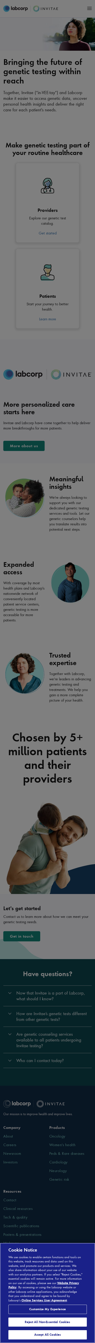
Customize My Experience (47, 1309)
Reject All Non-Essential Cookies (47, 1322)
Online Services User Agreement (44, 1300)
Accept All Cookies (47, 1335)
